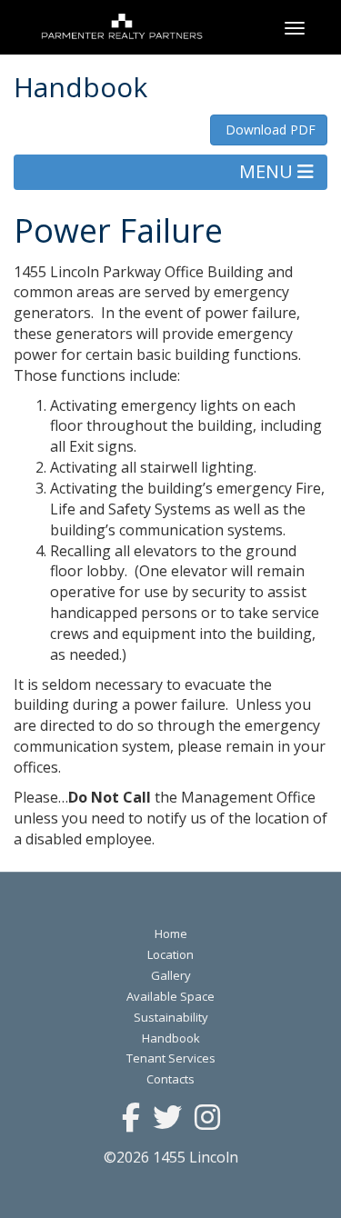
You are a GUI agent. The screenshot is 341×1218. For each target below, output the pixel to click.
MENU (268, 171)
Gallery (171, 975)
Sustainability (171, 1017)
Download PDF (269, 129)
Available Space (170, 996)
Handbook (171, 1038)
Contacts (170, 1079)
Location (170, 954)
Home (171, 933)
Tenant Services (171, 1058)
